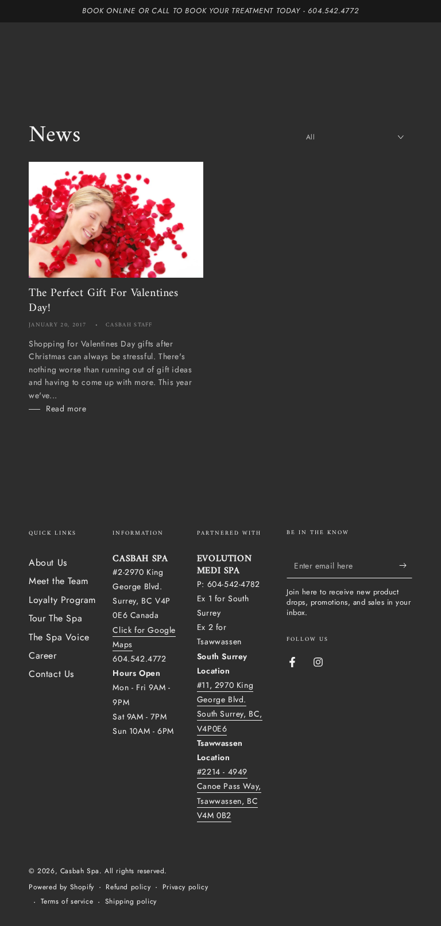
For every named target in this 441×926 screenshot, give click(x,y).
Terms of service (67, 901)
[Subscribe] (405, 565)
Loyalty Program (62, 599)
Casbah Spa (79, 871)
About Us (48, 562)
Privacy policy (185, 887)
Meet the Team (58, 580)
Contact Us (51, 673)
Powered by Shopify (61, 887)
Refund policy (128, 887)
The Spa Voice (59, 637)
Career (43, 655)
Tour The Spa (55, 618)
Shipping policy (131, 901)
